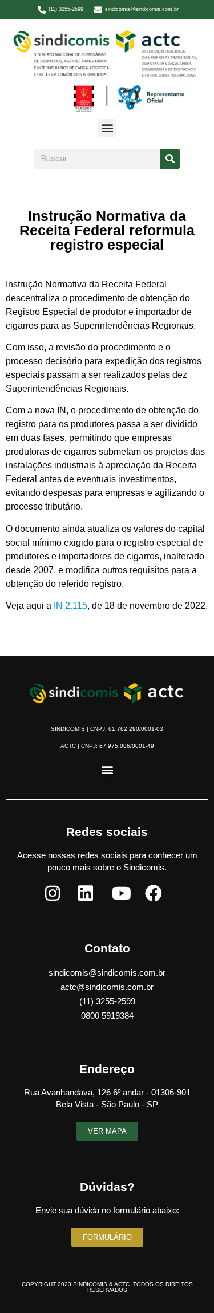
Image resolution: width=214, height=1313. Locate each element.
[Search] (170, 159)
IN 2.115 (70, 605)
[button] (107, 128)
